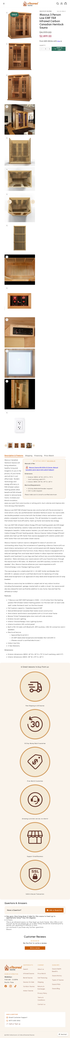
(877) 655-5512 (14, 1021)
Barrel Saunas (28, 978)
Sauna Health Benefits (56, 970)
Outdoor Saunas (29, 986)
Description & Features (14, 455)
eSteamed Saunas (28, 1035)
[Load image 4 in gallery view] (29, 445)
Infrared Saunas (28, 973)
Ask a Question (55, 910)
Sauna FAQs (56, 984)
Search (25, 969)
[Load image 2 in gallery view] (16, 445)
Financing (38, 456)
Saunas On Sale (28, 982)
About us (41, 969)
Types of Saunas (58, 980)
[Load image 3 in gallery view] (22, 445)
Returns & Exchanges (41, 988)
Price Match (49, 456)
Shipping (28, 456)
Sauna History (57, 975)
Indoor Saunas (28, 991)
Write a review (35, 948)
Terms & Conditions (41, 999)
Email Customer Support (18, 1017)
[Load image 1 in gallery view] (10, 445)
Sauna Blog (56, 988)
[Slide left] (10, 202)
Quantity (43, 45)
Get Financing (42, 978)
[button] (4, 4)
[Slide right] (33, 202)
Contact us (41, 1004)
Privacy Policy (42, 993)
